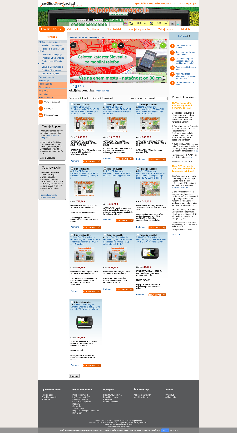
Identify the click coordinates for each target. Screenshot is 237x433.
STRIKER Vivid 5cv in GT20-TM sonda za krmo (85, 308)
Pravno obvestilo (110, 402)
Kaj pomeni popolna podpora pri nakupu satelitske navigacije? (185, 61)
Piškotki (98, 421)
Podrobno (74, 161)
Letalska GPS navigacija (52, 67)
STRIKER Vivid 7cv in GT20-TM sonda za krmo (151, 240)
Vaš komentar (171, 397)
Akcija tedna (44, 87)
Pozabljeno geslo (49, 397)
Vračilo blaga (78, 408)
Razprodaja (44, 91)
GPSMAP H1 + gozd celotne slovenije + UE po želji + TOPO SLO (151, 111)
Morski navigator (47, 197)
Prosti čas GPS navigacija (53, 58)
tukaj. (190, 157)
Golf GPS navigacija (50, 74)
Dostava (76, 404)
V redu (165, 430)
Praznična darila (46, 97)
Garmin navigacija (78, 109)
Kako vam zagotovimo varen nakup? (185, 53)
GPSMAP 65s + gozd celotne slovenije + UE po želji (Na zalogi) (85, 241)
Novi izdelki (114, 29)
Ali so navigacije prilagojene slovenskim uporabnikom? (186, 76)
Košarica (182, 36)
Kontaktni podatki (110, 397)
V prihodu (93, 29)
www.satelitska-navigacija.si (49, 136)
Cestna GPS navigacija (52, 54)
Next (195, 18)
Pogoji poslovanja (80, 395)
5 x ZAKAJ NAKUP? (81, 397)
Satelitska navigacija (78, 37)
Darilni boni (44, 94)
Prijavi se (46, 399)
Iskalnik (185, 29)
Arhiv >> (176, 234)
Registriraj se (47, 395)
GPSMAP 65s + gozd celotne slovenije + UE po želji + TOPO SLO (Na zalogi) (151, 175)
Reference (107, 399)
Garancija (76, 406)
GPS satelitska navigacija (50, 42)
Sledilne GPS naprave (51, 70)
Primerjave (169, 395)
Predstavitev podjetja (112, 395)
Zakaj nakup (165, 29)
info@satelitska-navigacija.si (121, 424)
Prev (42, 18)
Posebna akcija (45, 84)
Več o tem (174, 430)
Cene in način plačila (81, 402)
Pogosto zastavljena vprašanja (85, 411)
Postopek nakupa (80, 399)
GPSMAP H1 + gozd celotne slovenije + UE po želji (85, 175)
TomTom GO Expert (180, 187)
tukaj (196, 151)
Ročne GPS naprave (82, 107)
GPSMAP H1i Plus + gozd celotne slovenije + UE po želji (117, 111)
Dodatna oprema (46, 77)
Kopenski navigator (48, 195)
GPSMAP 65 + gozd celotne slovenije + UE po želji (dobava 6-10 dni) (117, 241)
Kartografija (44, 80)
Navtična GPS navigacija (53, 45)
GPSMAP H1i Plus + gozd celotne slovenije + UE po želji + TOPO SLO (84, 111)
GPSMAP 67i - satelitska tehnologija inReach (117, 174)
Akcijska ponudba (139, 29)
